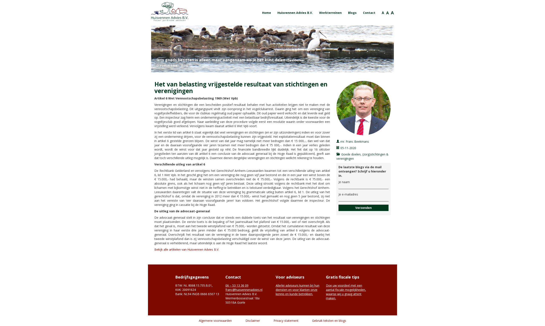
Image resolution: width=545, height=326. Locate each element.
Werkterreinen (330, 13)
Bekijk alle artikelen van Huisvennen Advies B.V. (186, 249)
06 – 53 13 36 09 (236, 285)
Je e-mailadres (348, 194)
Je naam (344, 182)
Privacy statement (286, 321)
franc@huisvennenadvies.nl (243, 290)
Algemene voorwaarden (215, 321)
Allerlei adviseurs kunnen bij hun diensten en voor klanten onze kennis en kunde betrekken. (297, 289)
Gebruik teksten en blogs (329, 321)
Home (266, 13)
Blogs (352, 13)
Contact (369, 13)
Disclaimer (252, 321)
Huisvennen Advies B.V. (295, 13)
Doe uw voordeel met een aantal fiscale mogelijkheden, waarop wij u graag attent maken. (346, 291)
